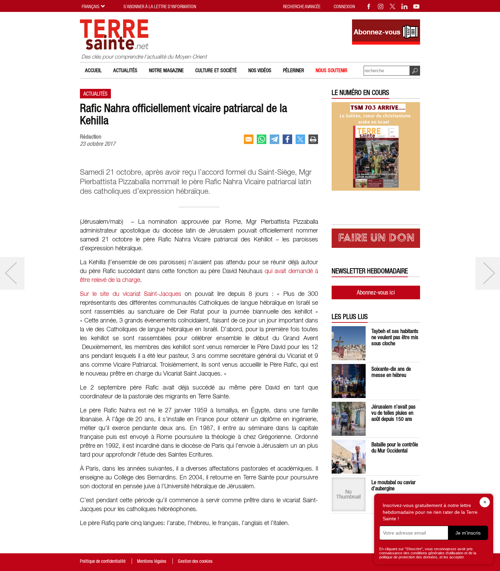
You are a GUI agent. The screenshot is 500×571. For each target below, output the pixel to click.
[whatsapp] (261, 139)
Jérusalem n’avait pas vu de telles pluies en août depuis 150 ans (393, 412)
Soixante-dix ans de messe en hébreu (391, 372)
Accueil (93, 70)
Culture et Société (216, 70)
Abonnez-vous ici (376, 292)
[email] (248, 139)
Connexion (344, 6)
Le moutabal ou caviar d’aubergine (393, 485)
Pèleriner (293, 70)
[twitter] (300, 139)
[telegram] (274, 139)
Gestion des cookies (195, 561)
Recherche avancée (301, 6)
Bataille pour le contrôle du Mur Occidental (394, 447)
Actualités (125, 70)
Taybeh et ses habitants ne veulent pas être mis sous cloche (394, 337)
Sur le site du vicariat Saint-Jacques (132, 294)
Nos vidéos (259, 70)
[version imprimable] (313, 139)
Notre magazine (166, 70)
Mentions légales (151, 561)
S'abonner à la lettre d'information (159, 6)
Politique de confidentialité (103, 561)
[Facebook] (369, 6)
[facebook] (287, 139)
